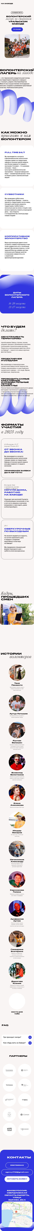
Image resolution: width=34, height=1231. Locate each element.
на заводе (7, 3)
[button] (17, 29)
